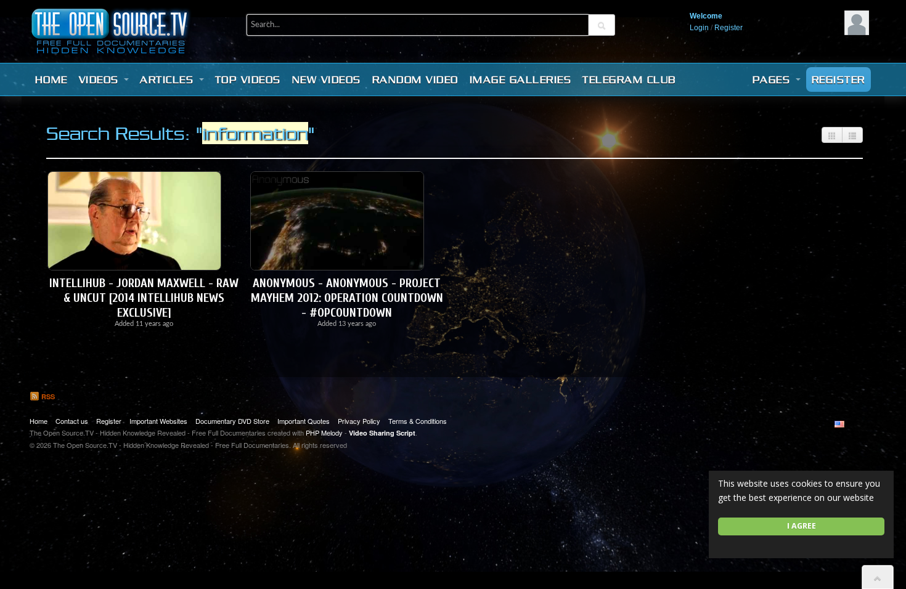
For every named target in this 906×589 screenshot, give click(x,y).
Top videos (248, 79)
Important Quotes (303, 421)
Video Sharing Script (382, 432)
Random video (415, 79)
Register (728, 27)
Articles (169, 79)
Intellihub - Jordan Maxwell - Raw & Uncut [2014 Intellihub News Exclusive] (144, 298)
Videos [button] (101, 79)
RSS (47, 396)
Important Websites (158, 421)
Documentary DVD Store (232, 421)
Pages (773, 79)
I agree (801, 526)
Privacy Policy (359, 421)
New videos (326, 79)
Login (699, 27)
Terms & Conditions (417, 421)
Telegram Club (629, 79)
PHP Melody (324, 432)
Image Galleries (521, 79)
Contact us (71, 421)
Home (51, 79)
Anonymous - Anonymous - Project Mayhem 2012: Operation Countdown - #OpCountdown (347, 298)
